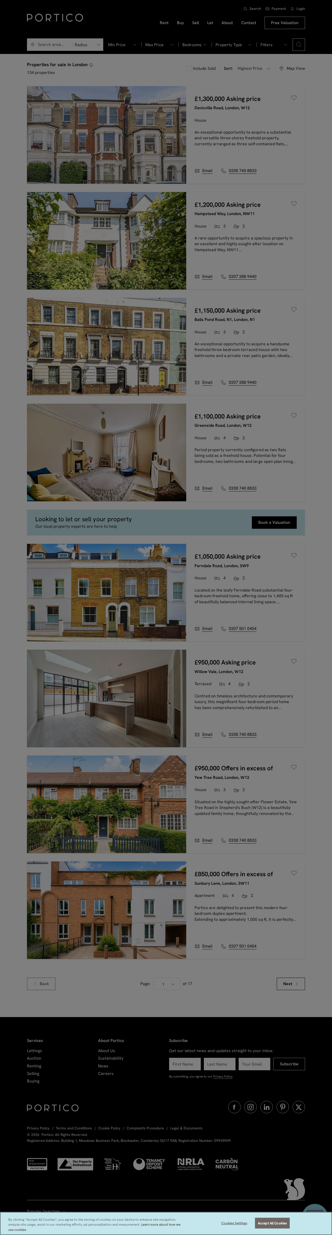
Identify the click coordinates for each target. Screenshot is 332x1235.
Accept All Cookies (272, 1223)
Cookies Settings (234, 1223)
